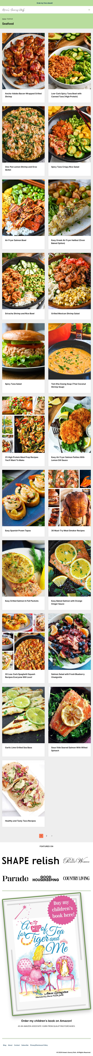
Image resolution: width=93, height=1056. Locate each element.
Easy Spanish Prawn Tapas (18, 530)
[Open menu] (89, 9)
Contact (17, 1045)
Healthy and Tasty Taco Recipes (20, 821)
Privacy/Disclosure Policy (39, 1045)
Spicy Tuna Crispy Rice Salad (65, 167)
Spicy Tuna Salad (13, 384)
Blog (4, 1045)
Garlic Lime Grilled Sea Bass (18, 747)
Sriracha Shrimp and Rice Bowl (19, 313)
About (10, 1045)
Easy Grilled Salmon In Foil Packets (22, 601)
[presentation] (23, 61)
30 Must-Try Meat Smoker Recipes (68, 530)
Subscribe (24, 1045)
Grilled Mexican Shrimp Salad (65, 313)
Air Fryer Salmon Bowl (15, 240)
